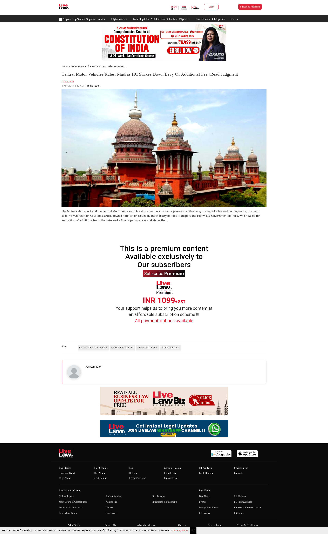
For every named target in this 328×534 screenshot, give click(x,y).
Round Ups (170, 473)
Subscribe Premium (250, 6)
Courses (109, 507)
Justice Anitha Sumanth (122, 347)
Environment (241, 468)
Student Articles (113, 496)
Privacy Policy (181, 530)
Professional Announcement (247, 507)
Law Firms (202, 19)
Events (202, 502)
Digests (183, 19)
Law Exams (111, 513)
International (171, 478)
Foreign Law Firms (208, 507)
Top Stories (78, 19)
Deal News (204, 496)
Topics (67, 19)
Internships (204, 513)
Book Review (206, 473)
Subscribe (164, 273)
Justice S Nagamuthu (147, 347)
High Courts (118, 19)
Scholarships (158, 496)
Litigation (239, 513)
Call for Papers (66, 496)
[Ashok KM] (74, 372)
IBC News (99, 473)
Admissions (111, 502)
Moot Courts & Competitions (73, 502)
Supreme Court (94, 19)
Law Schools (168, 19)
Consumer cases (172, 468)
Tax (131, 468)
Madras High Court (170, 347)
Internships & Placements (164, 502)
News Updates (141, 19)
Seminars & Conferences (71, 507)
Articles (155, 19)
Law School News (68, 513)
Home (65, 66)
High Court (65, 478)
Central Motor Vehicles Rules (93, 347)
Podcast (238, 473)
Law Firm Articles (243, 502)
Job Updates (218, 19)
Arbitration (100, 478)
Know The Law (137, 478)
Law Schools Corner (70, 490)
